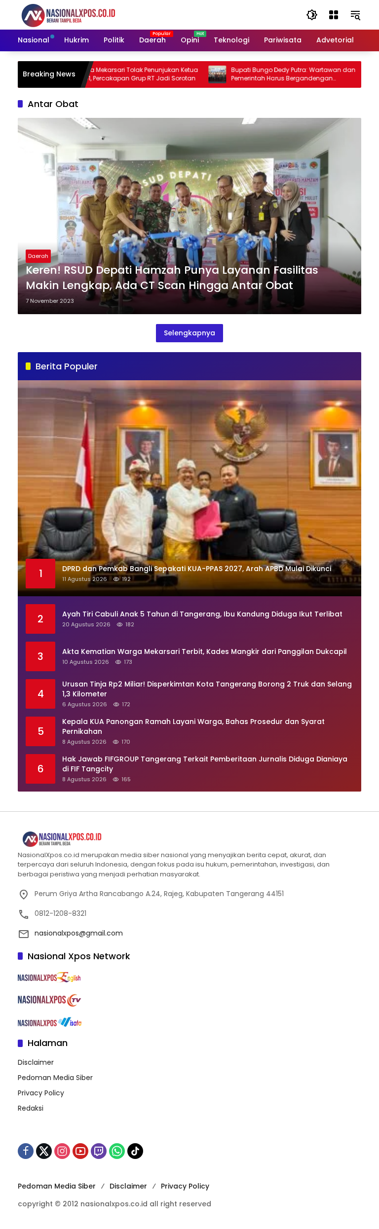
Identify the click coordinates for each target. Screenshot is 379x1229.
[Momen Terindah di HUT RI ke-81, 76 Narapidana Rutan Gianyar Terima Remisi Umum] (346, 74)
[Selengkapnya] (189, 839)
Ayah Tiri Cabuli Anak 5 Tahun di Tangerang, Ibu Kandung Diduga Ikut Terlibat (202, 614)
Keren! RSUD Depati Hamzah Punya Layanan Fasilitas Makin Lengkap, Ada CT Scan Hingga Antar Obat (172, 278)
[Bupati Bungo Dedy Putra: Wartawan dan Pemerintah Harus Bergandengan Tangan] (188, 74)
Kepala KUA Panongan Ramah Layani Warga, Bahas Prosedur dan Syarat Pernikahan (193, 726)
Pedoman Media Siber (55, 1078)
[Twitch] (99, 1151)
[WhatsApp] (117, 1151)
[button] (312, 15)
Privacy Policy (41, 1093)
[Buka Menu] (334, 15)
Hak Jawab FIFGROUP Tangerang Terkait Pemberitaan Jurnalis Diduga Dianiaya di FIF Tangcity (204, 764)
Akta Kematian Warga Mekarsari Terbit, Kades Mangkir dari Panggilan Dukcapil (204, 651)
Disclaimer (36, 1062)
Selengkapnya (189, 333)
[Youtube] (80, 1151)
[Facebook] (26, 1151)
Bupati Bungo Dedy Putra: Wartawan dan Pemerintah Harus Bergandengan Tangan (264, 74)
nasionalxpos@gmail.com (79, 933)
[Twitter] (44, 1151)
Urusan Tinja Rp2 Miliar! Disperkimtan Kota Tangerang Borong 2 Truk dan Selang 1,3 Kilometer (207, 689)
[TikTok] (135, 1151)
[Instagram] (62, 1151)
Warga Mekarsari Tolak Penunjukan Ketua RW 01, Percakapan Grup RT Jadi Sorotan (106, 74)
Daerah (38, 256)
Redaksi (30, 1108)
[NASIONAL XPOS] (80, 14)
